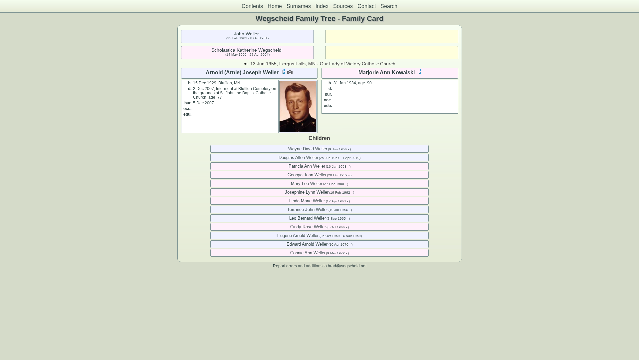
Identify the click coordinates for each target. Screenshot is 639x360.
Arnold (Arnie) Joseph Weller (242, 72)
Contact (366, 6)
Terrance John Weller (307, 209)
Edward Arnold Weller (307, 244)
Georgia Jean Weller (307, 174)
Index (322, 6)
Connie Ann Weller (307, 252)
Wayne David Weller (307, 148)
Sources (343, 6)
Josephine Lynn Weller (306, 192)
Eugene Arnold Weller (298, 235)
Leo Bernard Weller (307, 218)
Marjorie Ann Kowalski (386, 72)
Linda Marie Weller (307, 200)
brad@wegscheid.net (347, 266)
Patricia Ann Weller (307, 166)
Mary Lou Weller (306, 183)
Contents (252, 6)
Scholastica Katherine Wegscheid (246, 50)
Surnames (299, 6)
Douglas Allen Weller (298, 157)
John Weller (246, 33)
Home (275, 6)
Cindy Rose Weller (308, 226)
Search (388, 6)
